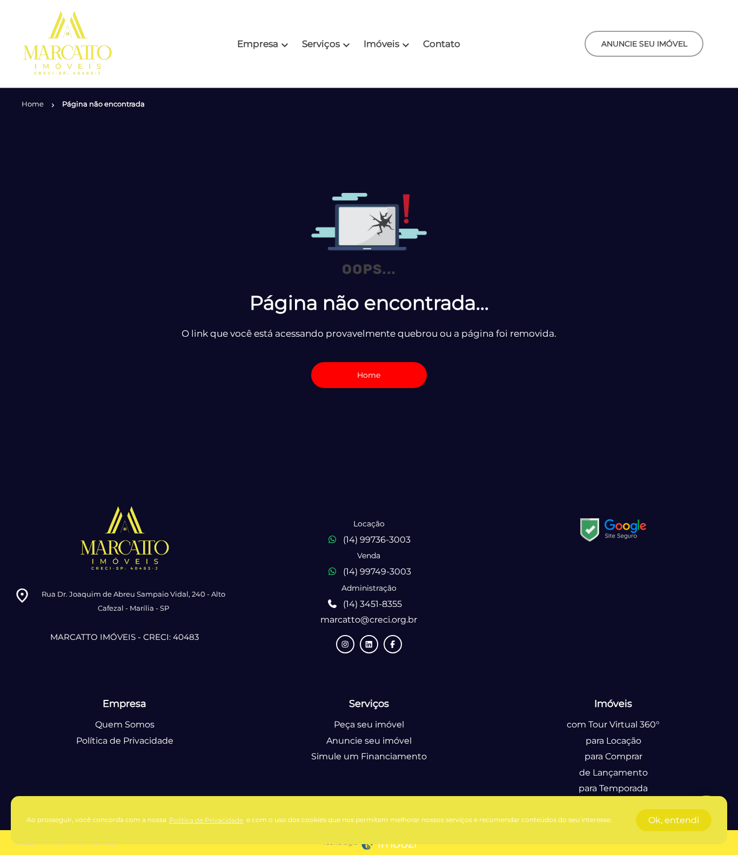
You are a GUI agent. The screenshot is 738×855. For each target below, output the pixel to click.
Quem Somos (125, 724)
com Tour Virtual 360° (613, 724)
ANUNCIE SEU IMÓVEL (644, 44)
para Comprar (613, 756)
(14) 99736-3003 (377, 540)
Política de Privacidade (124, 741)
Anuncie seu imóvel (369, 741)
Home (368, 375)
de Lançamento (613, 772)
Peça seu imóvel (369, 724)
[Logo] (67, 44)
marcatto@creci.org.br (368, 619)
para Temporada (613, 788)
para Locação (613, 741)
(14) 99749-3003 (377, 571)
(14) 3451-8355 (372, 604)
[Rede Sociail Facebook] (393, 644)
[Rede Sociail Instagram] (345, 644)
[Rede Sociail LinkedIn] (369, 644)
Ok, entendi (673, 820)
